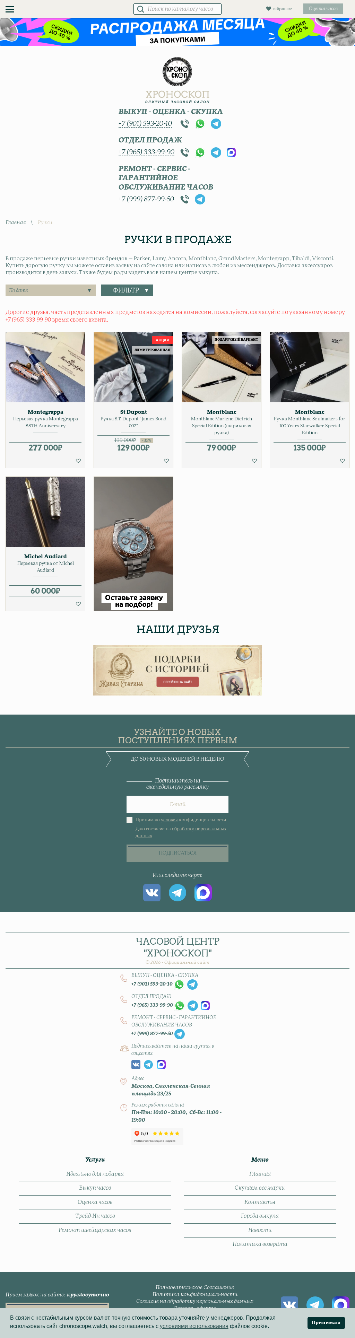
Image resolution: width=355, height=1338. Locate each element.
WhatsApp (200, 124)
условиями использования (194, 1326)
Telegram (216, 124)
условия (169, 820)
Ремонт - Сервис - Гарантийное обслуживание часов (166, 178)
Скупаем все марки (260, 1188)
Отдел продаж (150, 140)
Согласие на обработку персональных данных (194, 1301)
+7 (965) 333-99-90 (146, 152)
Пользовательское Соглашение (195, 1287)
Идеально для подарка (95, 1174)
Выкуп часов (95, 1188)
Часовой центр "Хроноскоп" (177, 950)
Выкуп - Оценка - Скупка (171, 111)
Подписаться (178, 853)
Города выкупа (260, 1216)
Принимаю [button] (326, 1322)
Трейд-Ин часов (95, 1216)
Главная (16, 222)
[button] (78, 460)
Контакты (259, 1202)
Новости (260, 1230)
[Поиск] (140, 9)
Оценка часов (95, 1202)
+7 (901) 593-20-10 (145, 123)
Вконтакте (152, 892)
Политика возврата (260, 1244)
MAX (231, 152)
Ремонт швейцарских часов (95, 1230)
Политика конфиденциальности (195, 1294)
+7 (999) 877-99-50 (146, 199)
